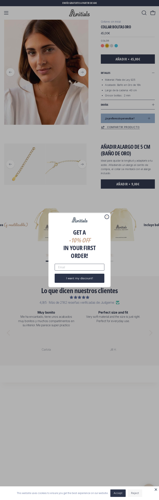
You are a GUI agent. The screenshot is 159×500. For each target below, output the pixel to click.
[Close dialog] (107, 217)
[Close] (156, 489)
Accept (118, 493)
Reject (135, 493)
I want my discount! (79, 278)
